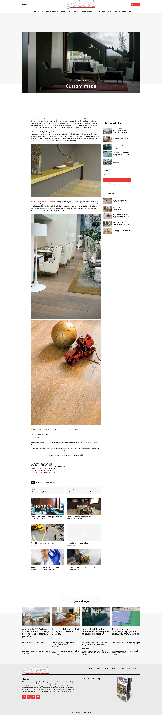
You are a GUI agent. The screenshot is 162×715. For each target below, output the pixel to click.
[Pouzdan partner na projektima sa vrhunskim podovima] (84, 506)
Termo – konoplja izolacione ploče (44, 492)
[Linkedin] (33, 697)
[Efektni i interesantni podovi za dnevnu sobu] (107, 208)
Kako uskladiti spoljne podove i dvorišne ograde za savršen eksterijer (122, 146)
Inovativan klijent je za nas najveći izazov (43, 202)
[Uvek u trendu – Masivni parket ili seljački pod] (107, 231)
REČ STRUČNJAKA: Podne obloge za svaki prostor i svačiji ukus (122, 216)
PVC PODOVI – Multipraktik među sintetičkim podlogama (121, 223)
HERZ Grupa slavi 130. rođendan (32, 643)
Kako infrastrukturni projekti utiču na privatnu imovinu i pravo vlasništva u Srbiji (95, 652)
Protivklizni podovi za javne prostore (45, 543)
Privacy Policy (121, 184)
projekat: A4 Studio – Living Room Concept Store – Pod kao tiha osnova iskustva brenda (95, 644)
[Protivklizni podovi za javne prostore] (47, 532)
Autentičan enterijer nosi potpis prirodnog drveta (65, 652)
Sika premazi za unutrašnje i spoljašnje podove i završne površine (121, 154)
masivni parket (49, 482)
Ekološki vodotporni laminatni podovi (82, 492)
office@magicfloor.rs (37, 472)
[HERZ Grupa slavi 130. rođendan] (107, 162)
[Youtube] (38, 697)
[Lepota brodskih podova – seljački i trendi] (107, 201)
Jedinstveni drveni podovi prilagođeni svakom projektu (121, 139)
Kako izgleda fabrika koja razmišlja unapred (36, 651)
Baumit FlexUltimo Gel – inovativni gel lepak (126, 643)
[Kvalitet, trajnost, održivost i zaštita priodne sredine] (84, 557)
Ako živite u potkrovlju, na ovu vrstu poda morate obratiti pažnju (125, 652)
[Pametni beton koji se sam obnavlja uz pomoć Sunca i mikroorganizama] (47, 557)
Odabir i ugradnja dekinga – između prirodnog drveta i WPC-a (63, 643)
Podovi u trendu (81, 80)
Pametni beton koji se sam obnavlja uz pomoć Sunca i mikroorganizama (45, 568)
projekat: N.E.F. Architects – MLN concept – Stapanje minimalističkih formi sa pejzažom (121, 131)
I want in (116, 180)
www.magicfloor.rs (51, 472)
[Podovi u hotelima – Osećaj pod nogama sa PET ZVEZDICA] (47, 506)
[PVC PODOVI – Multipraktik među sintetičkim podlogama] (107, 223)
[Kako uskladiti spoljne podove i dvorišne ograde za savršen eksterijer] (107, 147)
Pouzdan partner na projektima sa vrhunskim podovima (81, 518)
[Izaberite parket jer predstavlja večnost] (84, 532)
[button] (26, 4)
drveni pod (39, 482)
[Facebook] (24, 697)
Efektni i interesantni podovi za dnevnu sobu (122, 208)
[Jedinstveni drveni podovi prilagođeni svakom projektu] (107, 139)
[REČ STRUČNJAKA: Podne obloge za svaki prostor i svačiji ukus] (107, 216)
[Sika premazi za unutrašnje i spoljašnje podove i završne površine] (107, 154)
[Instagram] (29, 697)
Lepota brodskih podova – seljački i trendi (120, 201)
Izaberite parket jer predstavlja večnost (83, 543)
